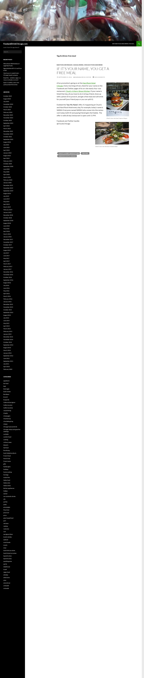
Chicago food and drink (93, 65)
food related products (9, 453)
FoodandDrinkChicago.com (15, 43)
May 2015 (6, 323)
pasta (5, 504)
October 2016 (7, 277)
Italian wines (7, 485)
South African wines (9, 550)
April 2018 (6, 231)
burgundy (6, 400)
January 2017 (7, 269)
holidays (5, 469)
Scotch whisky (7, 537)
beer (4, 386)
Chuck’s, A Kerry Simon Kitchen (78, 91)
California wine (7, 405)
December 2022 (8, 131)
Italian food (6, 480)
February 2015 (7, 331)
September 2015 (8, 312)
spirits (5, 564)
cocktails (6, 434)
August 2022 (7, 142)
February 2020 (7, 180)
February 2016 (7, 299)
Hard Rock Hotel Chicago (67, 156)
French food (7, 456)
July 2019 (6, 196)
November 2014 (8, 339)
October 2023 (7, 120)
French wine (7, 461)
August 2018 (7, 223)
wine (4, 580)
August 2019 (7, 193)
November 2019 (8, 188)
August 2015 (7, 315)
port (4, 521)
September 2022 (8, 139)
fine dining (6, 450)
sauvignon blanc (8, 534)
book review (7, 391)
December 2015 (8, 304)
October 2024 (7, 107)
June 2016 (6, 288)
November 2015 (8, 307)
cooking (5, 439)
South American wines (9, 553)
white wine (6, 577)
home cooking (7, 472)
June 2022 (6, 147)
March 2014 (7, 350)
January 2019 (7, 212)
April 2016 (6, 293)
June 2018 (6, 226)
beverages (68, 65)
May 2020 (6, 172)
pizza (5, 515)
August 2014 (7, 347)
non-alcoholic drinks (9, 496)
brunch (5, 397)
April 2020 (6, 174)
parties (5, 502)
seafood (5, 540)
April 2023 (6, 126)
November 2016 (8, 274)
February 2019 (7, 210)
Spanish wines (7, 556)
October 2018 (7, 218)
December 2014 (8, 337)
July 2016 (6, 285)
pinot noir (6, 512)
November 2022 (8, 134)
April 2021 (6, 158)
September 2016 (8, 280)
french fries (6, 458)
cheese (5, 424)
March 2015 (7, 329)
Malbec (5, 491)
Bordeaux (6, 394)
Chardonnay (7, 418)
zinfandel (6, 585)
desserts (5, 445)
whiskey (5, 575)
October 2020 (7, 164)
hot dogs (5, 475)
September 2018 (8, 220)
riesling (5, 526)
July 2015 (6, 318)
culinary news (7, 442)
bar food (60, 65)
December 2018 (8, 215)
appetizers (6, 381)
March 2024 (7, 109)
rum (4, 531)
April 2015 (6, 326)
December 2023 (8, 115)
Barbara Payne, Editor (83, 77)
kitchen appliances (8, 488)
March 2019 (7, 207)
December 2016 (8, 272)
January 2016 (7, 301)
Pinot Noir (6, 510)
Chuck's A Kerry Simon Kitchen (69, 153)
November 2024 (8, 104)
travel (5, 569)
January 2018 (7, 237)
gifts (4, 464)
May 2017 (6, 258)
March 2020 (7, 177)
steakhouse (6, 567)
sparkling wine (7, 561)
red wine (5, 523)
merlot (5, 494)
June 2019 (6, 199)
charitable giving (8, 421)
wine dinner (6, 583)
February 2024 (7, 112)
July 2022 (6, 145)
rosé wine (6, 529)
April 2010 (6, 366)
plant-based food (8, 518)
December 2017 (8, 239)
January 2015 (7, 334)
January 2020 (7, 182)
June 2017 (6, 256)
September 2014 (8, 345)
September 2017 (8, 247)
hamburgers (7, 466)
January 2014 (7, 353)
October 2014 (7, 342)
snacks (5, 545)
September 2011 (8, 361)
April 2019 (6, 204)
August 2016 (7, 283)
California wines (8, 408)
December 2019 (8, 185)
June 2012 (6, 358)
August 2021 (7, 155)
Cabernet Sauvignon (9, 402)
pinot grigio (6, 507)
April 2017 (6, 261)
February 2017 (7, 266)
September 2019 (8, 191)
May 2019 (6, 201)
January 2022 (7, 153)
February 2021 (7, 161)
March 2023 (7, 128)
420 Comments (99, 77)
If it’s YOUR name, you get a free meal (83, 70)
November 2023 (8, 118)
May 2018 (6, 228)
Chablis (5, 413)
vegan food (6, 572)
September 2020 (8, 166)
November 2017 (8, 242)
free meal (85, 153)
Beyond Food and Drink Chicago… (123, 43)
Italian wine (6, 483)
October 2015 (7, 310)
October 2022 (7, 136)
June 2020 (6, 169)
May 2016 (6, 291)
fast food (6, 448)
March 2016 (7, 296)
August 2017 (7, 250)
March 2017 (7, 264)
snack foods (6, 542)
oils (4, 499)
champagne (6, 416)
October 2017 (7, 245)
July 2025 (6, 101)
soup (4, 548)
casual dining (78, 65)
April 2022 (6, 150)
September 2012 (8, 356)
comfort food (7, 437)
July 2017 (6, 253)
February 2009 (7, 369)
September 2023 (8, 123)
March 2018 (7, 234)
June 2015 (6, 320)
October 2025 (7, 96)
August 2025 (7, 99)
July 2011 (6, 364)
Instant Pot (6, 477)
